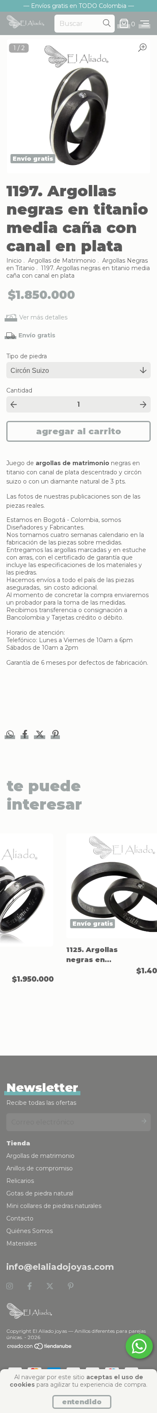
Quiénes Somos (29, 1231)
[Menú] (144, 23)
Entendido (82, 1402)
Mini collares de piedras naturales (53, 1206)
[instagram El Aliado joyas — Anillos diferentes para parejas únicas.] (9, 1286)
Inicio (14, 260)
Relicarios (20, 1181)
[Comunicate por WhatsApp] (139, 1346)
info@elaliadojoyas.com (60, 1267)
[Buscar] (107, 23)
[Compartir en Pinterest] (55, 735)
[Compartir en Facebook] (25, 735)
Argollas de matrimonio (40, 1156)
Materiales (21, 1243)
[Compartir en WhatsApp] (10, 734)
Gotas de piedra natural (39, 1193)
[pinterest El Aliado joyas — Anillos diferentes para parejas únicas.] (71, 1286)
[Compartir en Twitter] (41, 735)
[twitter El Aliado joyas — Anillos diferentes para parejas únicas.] (50, 1286)
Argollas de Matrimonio (62, 260)
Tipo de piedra (26, 356)
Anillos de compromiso (39, 1168)
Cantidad (19, 390)
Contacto (19, 1218)
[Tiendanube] (39, 1348)
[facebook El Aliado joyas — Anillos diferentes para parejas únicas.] (29, 1286)
